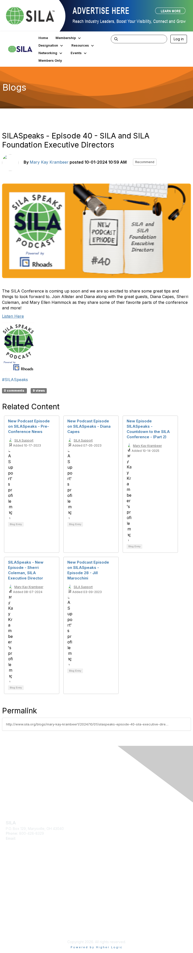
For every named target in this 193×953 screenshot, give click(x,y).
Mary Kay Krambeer (49, 162)
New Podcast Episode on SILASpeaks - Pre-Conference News (29, 426)
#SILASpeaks (15, 379)
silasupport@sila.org (34, 838)
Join (9, 871)
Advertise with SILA (21, 886)
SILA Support (23, 440)
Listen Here (13, 316)
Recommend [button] (144, 162)
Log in (179, 39)
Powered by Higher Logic (97, 947)
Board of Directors (21, 924)
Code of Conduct (20, 929)
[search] (116, 39)
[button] (68, 38)
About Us (13, 919)
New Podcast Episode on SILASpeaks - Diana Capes (89, 426)
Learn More (15, 879)
